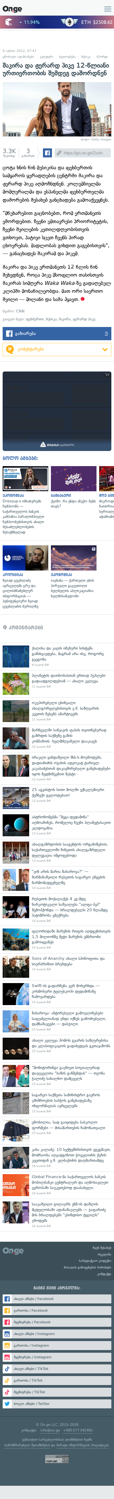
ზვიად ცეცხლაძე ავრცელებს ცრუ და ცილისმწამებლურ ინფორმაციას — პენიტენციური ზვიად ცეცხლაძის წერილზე (24, 577)
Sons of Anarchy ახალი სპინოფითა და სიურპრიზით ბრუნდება (57, 966)
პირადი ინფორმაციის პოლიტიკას (82, 1445)
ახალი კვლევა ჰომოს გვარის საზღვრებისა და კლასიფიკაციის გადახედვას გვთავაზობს (57, 1048)
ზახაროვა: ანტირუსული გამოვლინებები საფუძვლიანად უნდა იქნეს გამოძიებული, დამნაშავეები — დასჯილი (57, 1021)
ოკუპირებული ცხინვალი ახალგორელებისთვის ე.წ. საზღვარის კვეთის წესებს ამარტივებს (57, 711)
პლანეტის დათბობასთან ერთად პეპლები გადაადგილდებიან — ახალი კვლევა (57, 683)
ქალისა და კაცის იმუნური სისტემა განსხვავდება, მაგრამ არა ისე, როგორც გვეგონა (57, 656)
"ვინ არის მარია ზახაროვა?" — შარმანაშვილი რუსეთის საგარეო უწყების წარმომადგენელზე (57, 880)
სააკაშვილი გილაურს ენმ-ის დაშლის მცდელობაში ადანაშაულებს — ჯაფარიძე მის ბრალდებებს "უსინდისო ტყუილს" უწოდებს (57, 1215)
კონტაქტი (104, 1274)
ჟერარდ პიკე (84, 319)
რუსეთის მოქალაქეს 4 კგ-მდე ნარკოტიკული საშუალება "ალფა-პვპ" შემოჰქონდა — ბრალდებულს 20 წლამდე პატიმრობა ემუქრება (57, 910)
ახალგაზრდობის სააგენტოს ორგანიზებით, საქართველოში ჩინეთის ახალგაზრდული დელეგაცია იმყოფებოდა (57, 852)
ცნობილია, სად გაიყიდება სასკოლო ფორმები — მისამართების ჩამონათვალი (57, 1130)
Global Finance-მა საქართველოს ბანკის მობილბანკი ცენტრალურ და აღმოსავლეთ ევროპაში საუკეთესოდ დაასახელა (57, 1185)
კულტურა (47, 57)
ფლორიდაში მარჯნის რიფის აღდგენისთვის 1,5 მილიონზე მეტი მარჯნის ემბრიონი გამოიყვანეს (57, 939)
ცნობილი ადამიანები (18, 57)
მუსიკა (86, 57)
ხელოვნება (67, 57)
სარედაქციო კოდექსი (95, 1261)
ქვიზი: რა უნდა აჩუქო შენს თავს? (72, 487)
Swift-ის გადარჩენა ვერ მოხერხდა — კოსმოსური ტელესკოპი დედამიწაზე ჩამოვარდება (57, 994)
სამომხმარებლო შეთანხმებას (27, 1445)
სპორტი (102, 57)
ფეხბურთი (35, 319)
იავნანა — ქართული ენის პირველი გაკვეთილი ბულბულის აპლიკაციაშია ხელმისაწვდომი (72, 572)
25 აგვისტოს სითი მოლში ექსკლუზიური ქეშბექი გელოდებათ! (57, 798)
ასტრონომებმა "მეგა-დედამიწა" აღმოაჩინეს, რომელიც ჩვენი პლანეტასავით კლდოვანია (57, 825)
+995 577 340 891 (78, 1430)
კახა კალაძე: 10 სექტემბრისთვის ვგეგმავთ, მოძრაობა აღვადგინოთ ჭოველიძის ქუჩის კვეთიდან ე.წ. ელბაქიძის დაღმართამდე (57, 1157)
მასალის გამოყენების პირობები (87, 1267)
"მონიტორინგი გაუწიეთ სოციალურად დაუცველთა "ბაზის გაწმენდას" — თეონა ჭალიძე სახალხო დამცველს (57, 1076)
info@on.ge (50, 1430)
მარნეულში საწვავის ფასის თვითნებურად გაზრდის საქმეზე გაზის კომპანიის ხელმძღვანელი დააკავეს (57, 738)
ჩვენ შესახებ (102, 1248)
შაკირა (65, 319)
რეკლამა (104, 1254)
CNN (20, 311)
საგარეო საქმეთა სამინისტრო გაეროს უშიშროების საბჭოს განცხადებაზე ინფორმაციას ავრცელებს (57, 1103)
